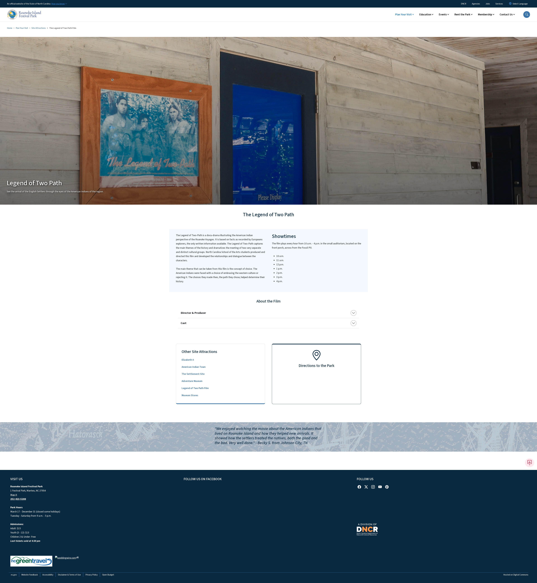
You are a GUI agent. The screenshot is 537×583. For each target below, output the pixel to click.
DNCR (463, 3)
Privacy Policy (91, 574)
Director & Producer (193, 313)
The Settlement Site (193, 374)
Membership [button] (485, 14)
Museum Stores (190, 395)
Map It (13, 495)
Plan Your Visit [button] (403, 14)
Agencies (476, 3)
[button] (526, 14)
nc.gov (14, 574)
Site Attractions (38, 28)
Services (499, 3)
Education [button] (425, 14)
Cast (183, 323)
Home (9, 28)
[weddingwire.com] (67, 558)
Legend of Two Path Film (195, 388)
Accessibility (47, 574)
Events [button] (443, 14)
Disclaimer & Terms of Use (69, 574)
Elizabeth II (188, 360)
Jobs (488, 3)
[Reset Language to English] (510, 4)
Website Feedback (29, 574)
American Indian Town (194, 367)
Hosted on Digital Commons (515, 574)
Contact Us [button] (506, 14)
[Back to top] (529, 462)
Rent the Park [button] (462, 14)
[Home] (24, 11)
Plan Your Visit (22, 28)
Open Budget (108, 574)
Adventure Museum (192, 381)
